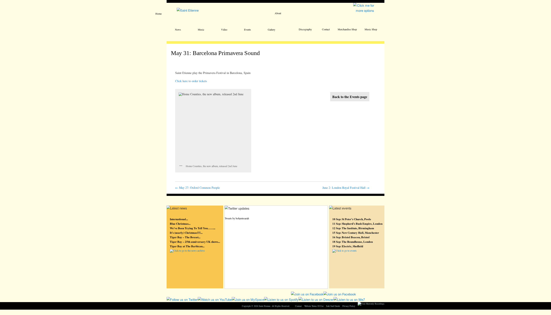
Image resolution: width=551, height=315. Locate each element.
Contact (326, 29)
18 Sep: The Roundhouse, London (352, 242)
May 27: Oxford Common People (197, 188)
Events (247, 29)
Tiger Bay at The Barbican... (187, 246)
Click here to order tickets (191, 81)
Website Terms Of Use (313, 305)
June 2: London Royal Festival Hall (345, 188)
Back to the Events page (349, 96)
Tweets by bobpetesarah (237, 218)
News (178, 29)
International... (179, 219)
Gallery (271, 29)
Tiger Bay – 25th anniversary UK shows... (195, 242)
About (278, 13)
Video (224, 29)
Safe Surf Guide (333, 305)
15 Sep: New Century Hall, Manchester (355, 232)
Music (201, 29)
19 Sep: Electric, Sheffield (347, 246)
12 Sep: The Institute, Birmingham (353, 228)
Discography (305, 29)
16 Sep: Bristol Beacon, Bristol (351, 237)
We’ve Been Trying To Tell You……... (192, 228)
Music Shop (371, 29)
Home (158, 13)
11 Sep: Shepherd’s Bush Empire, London (357, 223)
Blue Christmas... (180, 223)
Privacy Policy (348, 305)
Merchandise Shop (347, 29)
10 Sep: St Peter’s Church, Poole (351, 219)
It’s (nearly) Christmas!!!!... (186, 232)
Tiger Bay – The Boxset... (185, 237)
